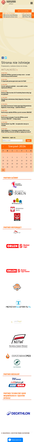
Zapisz (28, 140)
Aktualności (8, 69)
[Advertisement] (17, 36)
